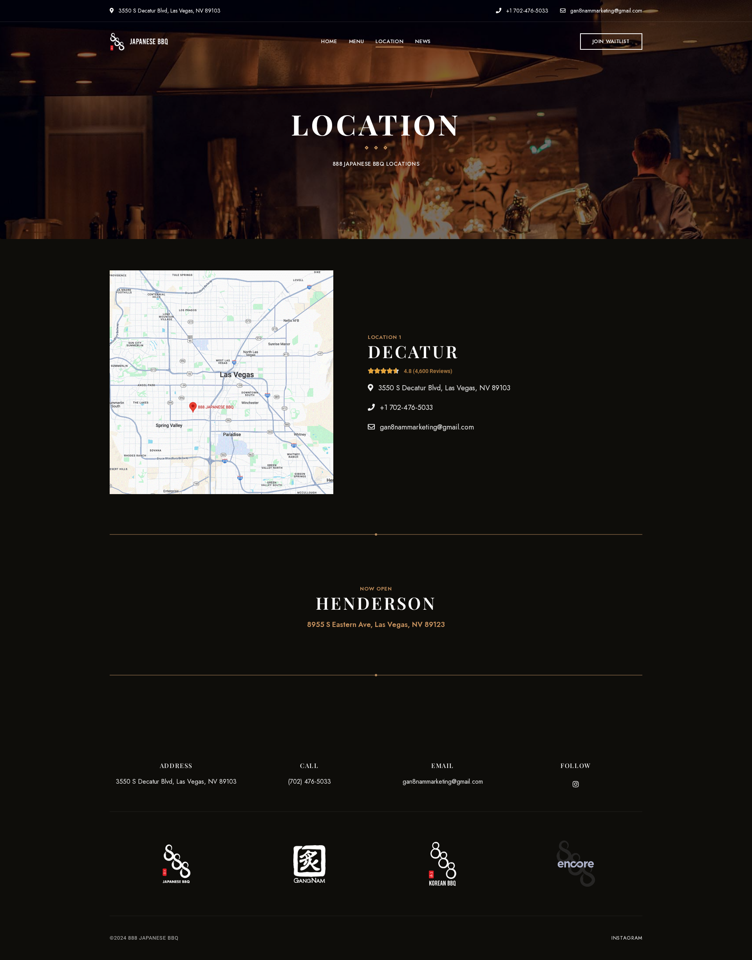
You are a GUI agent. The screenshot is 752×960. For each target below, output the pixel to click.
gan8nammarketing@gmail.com (605, 10)
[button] (611, 41)
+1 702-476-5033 (526, 10)
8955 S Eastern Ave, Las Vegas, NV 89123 (376, 624)
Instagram (576, 784)
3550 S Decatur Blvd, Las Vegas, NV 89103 (169, 10)
